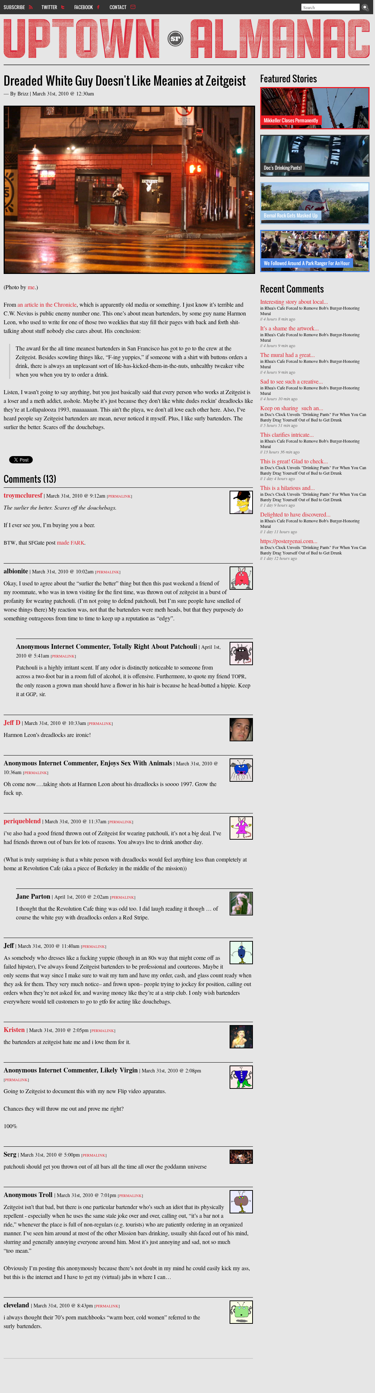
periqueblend (22, 820)
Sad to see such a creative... (291, 381)
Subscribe (14, 7)
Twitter (49, 7)
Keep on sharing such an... (291, 408)
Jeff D (12, 722)
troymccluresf (23, 495)
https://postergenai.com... (288, 541)
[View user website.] (241, 509)
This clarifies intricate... (287, 434)
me (31, 287)
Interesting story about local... (294, 301)
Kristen (15, 1029)
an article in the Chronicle (47, 304)
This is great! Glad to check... (294, 461)
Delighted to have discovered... (295, 514)
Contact (118, 7)
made (70, 542)
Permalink (119, 496)
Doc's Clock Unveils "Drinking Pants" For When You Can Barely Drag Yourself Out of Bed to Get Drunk (313, 417)
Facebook (83, 7)
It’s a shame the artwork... (289, 328)
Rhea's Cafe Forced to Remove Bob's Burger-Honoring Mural (310, 310)
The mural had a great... (287, 354)
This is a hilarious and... (287, 487)
